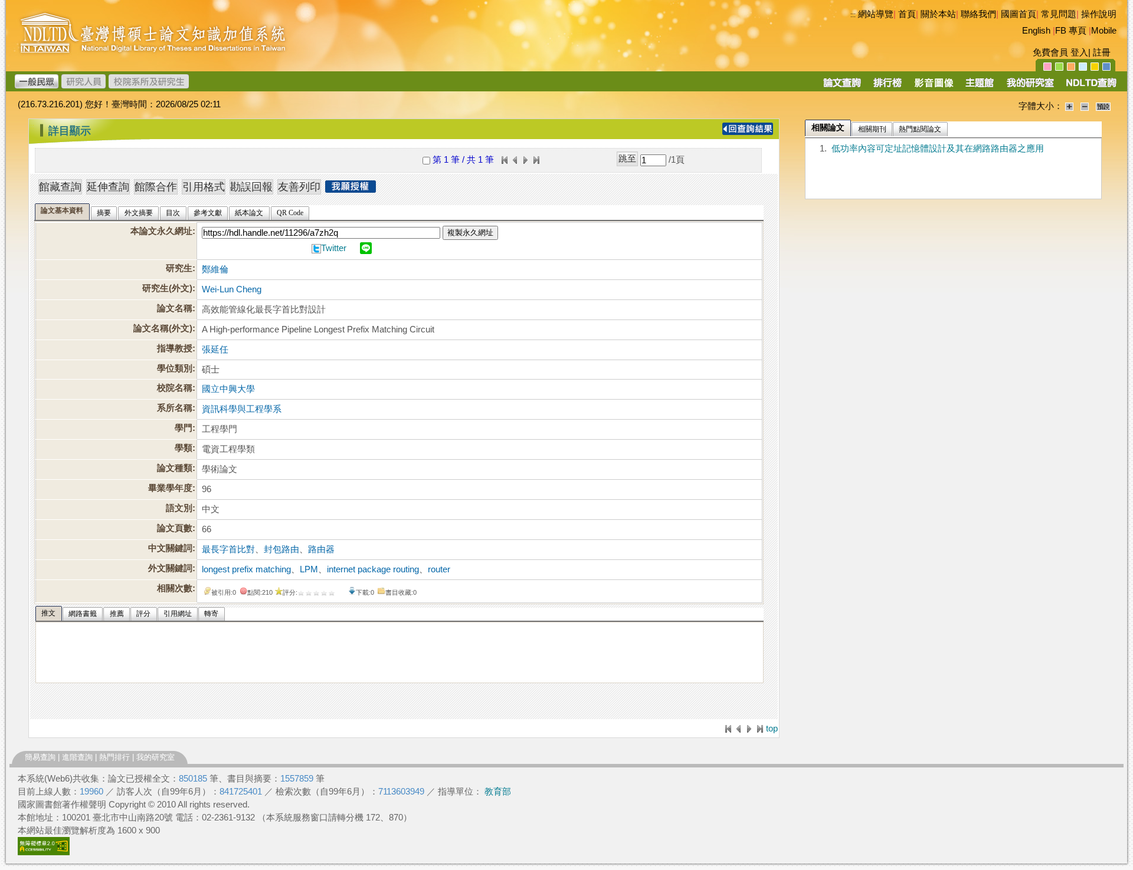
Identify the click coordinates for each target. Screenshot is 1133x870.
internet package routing (373, 569)
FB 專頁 (1070, 30)
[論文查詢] (842, 86)
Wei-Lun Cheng (231, 289)
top (772, 728)
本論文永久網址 (161, 231)
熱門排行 (114, 757)
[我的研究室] (1029, 86)
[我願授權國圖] (350, 189)
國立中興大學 (228, 389)
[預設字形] (1103, 106)
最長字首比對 (228, 549)
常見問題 (1058, 14)
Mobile (1103, 30)
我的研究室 (155, 757)
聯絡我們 (978, 14)
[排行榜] (888, 86)
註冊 (1102, 52)
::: (853, 14)
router (439, 569)
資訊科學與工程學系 (241, 409)
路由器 (321, 549)
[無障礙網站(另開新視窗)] (44, 852)
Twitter (333, 248)
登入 (1079, 52)
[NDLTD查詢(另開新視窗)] (1090, 86)
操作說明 (1098, 14)
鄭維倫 (215, 269)
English (1036, 30)
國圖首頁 (1018, 14)
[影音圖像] (934, 86)
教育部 (497, 791)
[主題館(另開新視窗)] (979, 86)
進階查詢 (77, 757)
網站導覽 (875, 14)
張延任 (215, 349)
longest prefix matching (246, 569)
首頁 (907, 14)
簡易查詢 (40, 757)
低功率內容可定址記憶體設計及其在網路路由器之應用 (937, 148)
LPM (309, 569)
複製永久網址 (470, 232)
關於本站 (938, 14)
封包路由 (281, 549)
